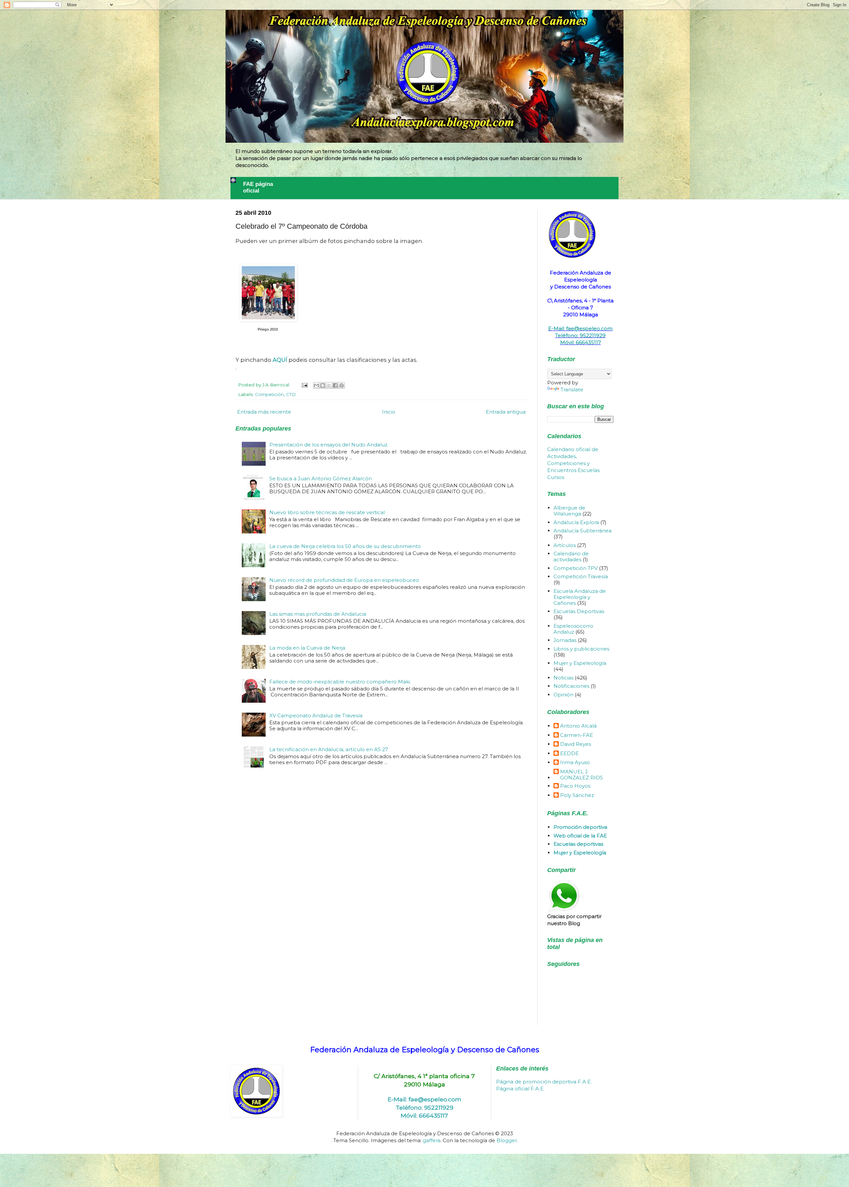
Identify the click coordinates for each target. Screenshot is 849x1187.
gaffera (431, 1140)
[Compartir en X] (329, 385)
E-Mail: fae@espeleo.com (580, 328)
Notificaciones (571, 686)
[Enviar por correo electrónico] (316, 385)
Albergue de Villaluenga (569, 511)
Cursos (555, 477)
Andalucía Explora (576, 522)
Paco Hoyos (575, 786)
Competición (269, 394)
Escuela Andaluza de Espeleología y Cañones (580, 597)
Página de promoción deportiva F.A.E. (544, 1081)
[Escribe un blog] (322, 385)
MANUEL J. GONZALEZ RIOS (581, 775)
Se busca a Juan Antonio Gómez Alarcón (320, 478)
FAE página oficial (258, 187)
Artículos (565, 545)
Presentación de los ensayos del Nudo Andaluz (328, 444)
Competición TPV (576, 568)
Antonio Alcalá (578, 726)
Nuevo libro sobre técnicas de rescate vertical (327, 512)
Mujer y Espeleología (580, 663)
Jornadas (565, 640)
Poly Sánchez (577, 795)
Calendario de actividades (571, 556)
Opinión (563, 694)
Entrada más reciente (264, 412)
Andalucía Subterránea (583, 530)
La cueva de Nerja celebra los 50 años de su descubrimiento (345, 546)
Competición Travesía (581, 576)
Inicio (388, 412)
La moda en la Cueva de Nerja (307, 648)
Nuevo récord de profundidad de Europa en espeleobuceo (344, 580)
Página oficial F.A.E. (520, 1088)
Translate (571, 389)
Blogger (506, 1140)
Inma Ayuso (575, 762)
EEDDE (569, 753)
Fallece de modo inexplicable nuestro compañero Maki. (340, 681)
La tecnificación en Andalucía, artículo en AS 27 (328, 749)
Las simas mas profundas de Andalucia (317, 614)
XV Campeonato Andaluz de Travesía (315, 715)
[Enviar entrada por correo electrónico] (304, 384)
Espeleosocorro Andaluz (573, 629)
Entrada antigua (506, 412)
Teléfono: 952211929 (580, 335)
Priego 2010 (268, 329)
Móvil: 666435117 (580, 342)
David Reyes (575, 744)
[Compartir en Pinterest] (341, 385)
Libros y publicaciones (581, 649)
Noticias (563, 677)
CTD (291, 394)
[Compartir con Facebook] (335, 385)
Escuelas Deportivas (579, 611)
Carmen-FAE (576, 735)
